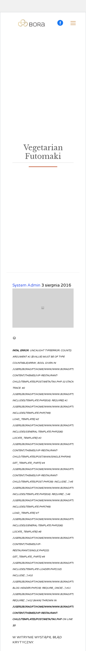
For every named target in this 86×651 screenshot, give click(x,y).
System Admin (26, 285)
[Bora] (31, 23)
